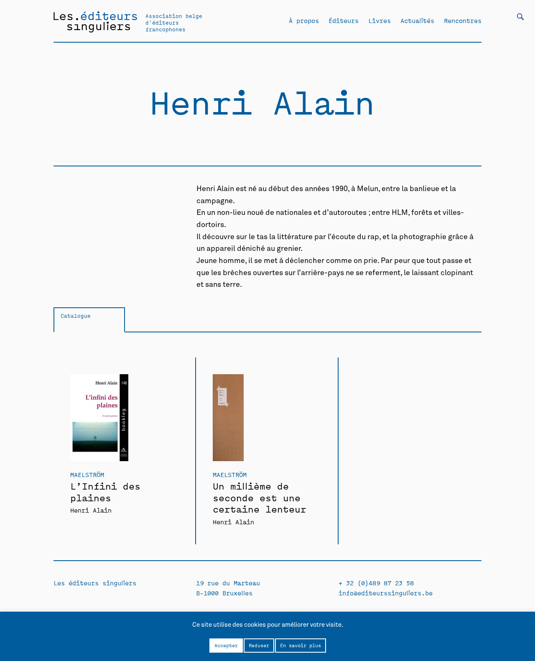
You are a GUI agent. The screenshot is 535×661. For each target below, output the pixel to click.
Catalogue (76, 315)
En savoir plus (300, 645)
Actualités (417, 20)
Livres (379, 20)
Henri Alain (91, 510)
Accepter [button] (226, 645)
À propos (304, 20)
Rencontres (463, 20)
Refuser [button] (259, 645)
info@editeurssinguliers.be (386, 593)
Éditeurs (344, 20)
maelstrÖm (87, 474)
